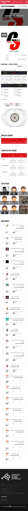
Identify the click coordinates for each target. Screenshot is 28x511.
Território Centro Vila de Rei (17, 430)
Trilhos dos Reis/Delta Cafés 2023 (17, 249)
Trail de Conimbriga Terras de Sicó (17, 261)
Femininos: (3, 81)
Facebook (5, 500)
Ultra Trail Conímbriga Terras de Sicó (18, 285)
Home (19, 6)
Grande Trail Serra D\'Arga (16, 318)
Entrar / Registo (19, 2)
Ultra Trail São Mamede (16, 419)
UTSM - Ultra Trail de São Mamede (18, 225)
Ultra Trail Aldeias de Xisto (16, 376)
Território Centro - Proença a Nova (17, 341)
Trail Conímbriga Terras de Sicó (17, 353)
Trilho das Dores (16, 387)
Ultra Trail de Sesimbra (15, 408)
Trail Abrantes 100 (15, 307)
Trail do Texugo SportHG (16, 237)
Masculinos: (4, 78)
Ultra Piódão (15, 329)
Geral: (2, 75)
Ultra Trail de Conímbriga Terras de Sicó (17, 442)
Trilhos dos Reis (15, 273)
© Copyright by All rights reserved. (13, 506)
